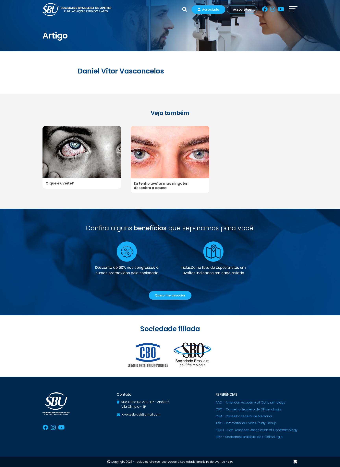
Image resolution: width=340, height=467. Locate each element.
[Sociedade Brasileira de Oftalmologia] (192, 354)
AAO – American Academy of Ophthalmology (250, 402)
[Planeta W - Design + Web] (295, 461)
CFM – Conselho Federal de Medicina (244, 416)
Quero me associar (170, 295)
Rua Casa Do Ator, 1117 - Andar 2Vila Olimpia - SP (145, 404)
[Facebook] (265, 9)
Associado (210, 9)
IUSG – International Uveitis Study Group (246, 423)
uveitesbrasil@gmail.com (141, 414)
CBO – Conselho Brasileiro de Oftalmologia (248, 409)
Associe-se (242, 9)
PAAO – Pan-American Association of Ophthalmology (257, 430)
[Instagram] (272, 9)
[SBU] (76, 9)
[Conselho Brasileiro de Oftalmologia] (148, 354)
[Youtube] (281, 9)
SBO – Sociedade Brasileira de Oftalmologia (249, 437)
